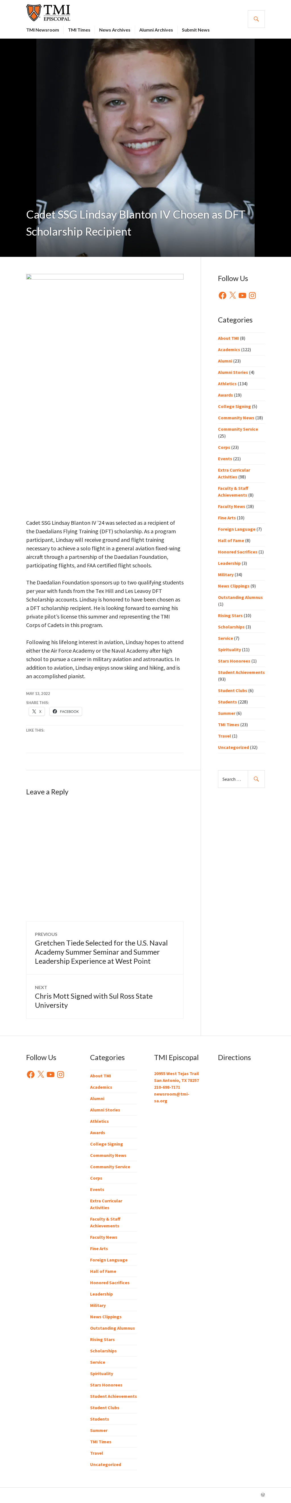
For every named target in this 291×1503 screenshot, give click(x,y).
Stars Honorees (234, 661)
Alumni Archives (156, 29)
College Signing (234, 406)
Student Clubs (232, 690)
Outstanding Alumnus (240, 597)
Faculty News (231, 506)
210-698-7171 (167, 1087)
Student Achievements (241, 672)
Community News (236, 417)
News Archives (114, 29)
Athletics (227, 383)
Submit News (196, 29)
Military (226, 574)
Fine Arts (227, 518)
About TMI (228, 338)
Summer (226, 713)
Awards (225, 395)
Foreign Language (236, 529)
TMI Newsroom (42, 29)
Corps (224, 447)
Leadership (229, 563)
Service (225, 638)
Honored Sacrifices (237, 552)
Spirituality (229, 649)
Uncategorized (233, 747)
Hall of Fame (231, 540)
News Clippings (234, 586)
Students (227, 702)
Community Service (238, 429)
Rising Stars (230, 615)
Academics (229, 349)
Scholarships (231, 627)
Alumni (225, 361)
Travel (224, 736)
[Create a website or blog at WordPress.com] (263, 1495)
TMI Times (79, 29)
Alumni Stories (233, 372)
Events (225, 458)
